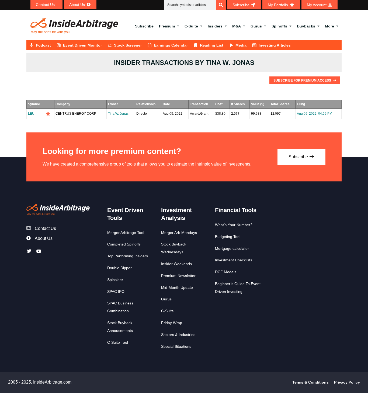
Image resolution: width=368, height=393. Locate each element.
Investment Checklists (233, 260)
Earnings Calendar (171, 45)
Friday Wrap (171, 323)
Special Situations (176, 346)
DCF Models (225, 272)
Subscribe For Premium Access (302, 80)
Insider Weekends (176, 264)
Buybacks (306, 26)
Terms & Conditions (310, 382)
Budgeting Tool (227, 236)
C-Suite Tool (117, 342)
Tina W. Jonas (118, 113)
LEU (31, 113)
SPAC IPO (115, 291)
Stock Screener (128, 45)
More (329, 26)
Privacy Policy (347, 382)
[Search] (221, 5)
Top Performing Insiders (127, 256)
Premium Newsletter (178, 275)
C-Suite (191, 26)
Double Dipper (119, 268)
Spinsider (115, 280)
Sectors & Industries (178, 334)
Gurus (256, 26)
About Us (44, 238)
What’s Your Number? (233, 225)
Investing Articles (275, 45)
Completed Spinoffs (124, 244)
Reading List (211, 45)
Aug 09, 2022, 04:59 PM (314, 113)
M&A (236, 26)
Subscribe (144, 26)
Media (241, 45)
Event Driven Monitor (82, 45)
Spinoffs (279, 26)
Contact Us (45, 228)
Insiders (215, 26)
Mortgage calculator (232, 248)
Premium (167, 26)
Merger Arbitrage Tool (125, 232)
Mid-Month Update (177, 287)
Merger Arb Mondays (179, 232)
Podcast (43, 45)
